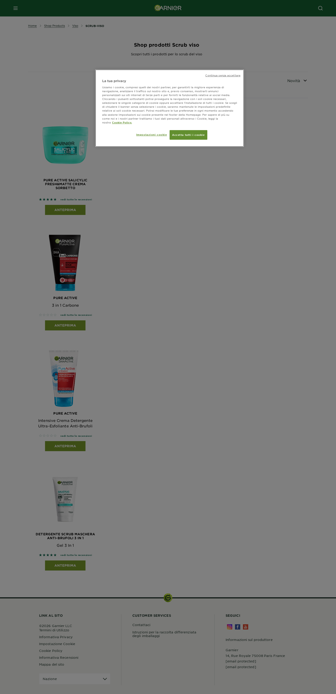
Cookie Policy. (122, 122)
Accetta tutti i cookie (188, 134)
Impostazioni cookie (151, 134)
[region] (169, 108)
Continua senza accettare (222, 75)
